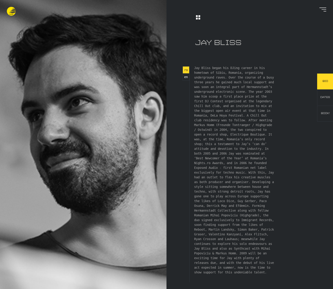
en (186, 77)
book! (325, 113)
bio (325, 81)
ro (186, 70)
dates (325, 97)
